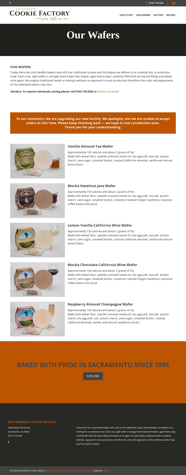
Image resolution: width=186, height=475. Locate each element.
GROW (106, 470)
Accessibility (85, 470)
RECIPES (170, 15)
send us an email (107, 91)
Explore (93, 376)
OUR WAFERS (143, 15)
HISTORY (158, 15)
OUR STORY (126, 15)
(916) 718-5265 (156, 3)
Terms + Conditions (66, 470)
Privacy (50, 470)
